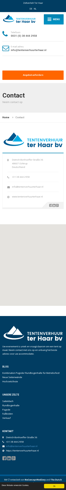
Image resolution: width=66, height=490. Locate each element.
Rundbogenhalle (10, 405)
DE (31, 8)
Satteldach (7, 401)
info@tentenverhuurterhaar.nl (28, 50)
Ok (54, 486)
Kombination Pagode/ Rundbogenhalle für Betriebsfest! (31, 372)
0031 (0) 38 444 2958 (24, 35)
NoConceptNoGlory (35, 479)
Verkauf (6, 417)
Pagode (6, 409)
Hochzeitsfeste (10, 381)
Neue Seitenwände (12, 377)
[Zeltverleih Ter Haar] (19, 19)
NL (35, 8)
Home (5, 117)
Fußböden (7, 413)
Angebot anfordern (33, 75)
